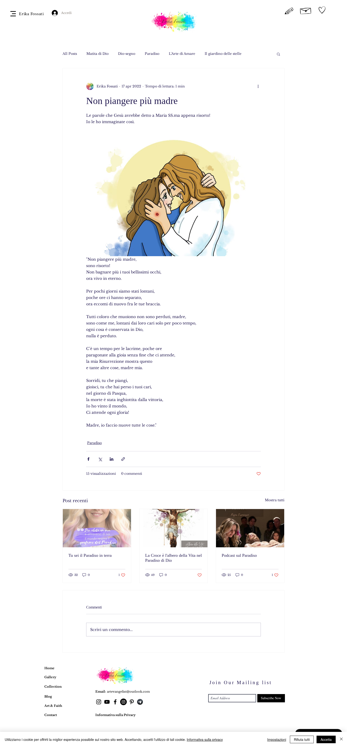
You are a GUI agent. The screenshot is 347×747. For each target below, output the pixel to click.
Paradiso (152, 54)
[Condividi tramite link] (123, 459)
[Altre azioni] (258, 86)
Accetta (326, 739)
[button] (13, 13)
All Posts (70, 54)
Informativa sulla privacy (205, 739)
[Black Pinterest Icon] (131, 702)
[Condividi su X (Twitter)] (100, 459)
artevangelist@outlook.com (128, 692)
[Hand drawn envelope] (306, 10)
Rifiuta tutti (302, 739)
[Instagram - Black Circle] (123, 702)
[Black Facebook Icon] (115, 702)
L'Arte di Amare (182, 54)
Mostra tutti (274, 500)
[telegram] (140, 702)
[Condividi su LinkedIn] (111, 459)
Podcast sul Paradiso (239, 555)
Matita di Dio (97, 54)
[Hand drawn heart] (322, 10)
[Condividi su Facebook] (88, 459)
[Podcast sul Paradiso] (250, 528)
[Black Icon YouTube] (107, 702)
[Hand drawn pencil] (289, 11)
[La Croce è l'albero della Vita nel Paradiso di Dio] (174, 528)
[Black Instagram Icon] (98, 702)
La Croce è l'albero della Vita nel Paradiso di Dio (173, 558)
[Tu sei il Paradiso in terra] (97, 528)
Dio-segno (126, 54)
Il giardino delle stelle (223, 54)
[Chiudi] (341, 739)
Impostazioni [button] (276, 739)
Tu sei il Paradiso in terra (90, 555)
